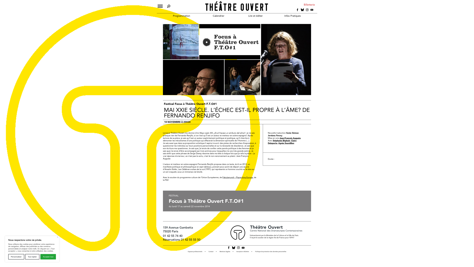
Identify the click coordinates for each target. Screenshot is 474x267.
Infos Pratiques (292, 15)
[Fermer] (57, 237)
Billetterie (309, 4)
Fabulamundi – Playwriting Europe (237, 177)
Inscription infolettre (242, 251)
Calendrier (218, 15)
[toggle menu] (160, 5)
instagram (307, 10)
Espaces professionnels (195, 251)
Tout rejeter (32, 257)
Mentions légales (225, 251)
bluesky (302, 10)
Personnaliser (16, 257)
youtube (312, 10)
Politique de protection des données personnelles (270, 251)
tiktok (315, 10)
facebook (297, 10)
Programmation (181, 15)
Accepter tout (48, 257)
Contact (210, 251)
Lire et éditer (255, 15)
